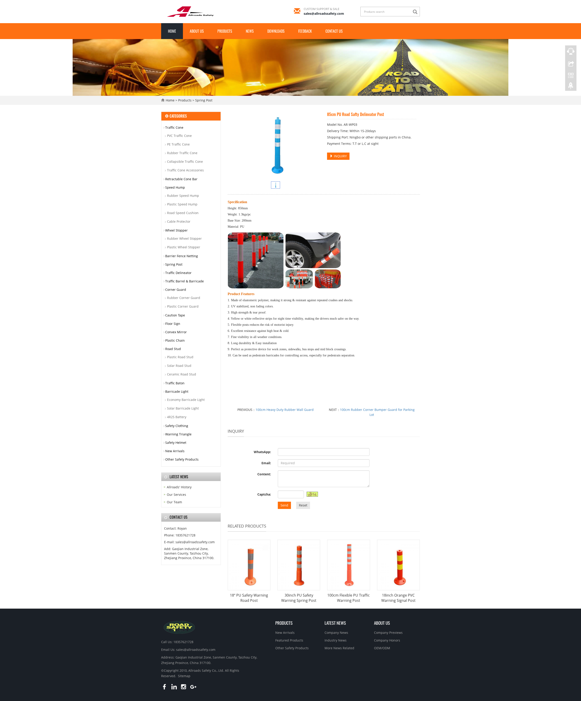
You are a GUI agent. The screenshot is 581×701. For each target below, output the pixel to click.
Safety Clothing (176, 426)
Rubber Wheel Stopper (184, 238)
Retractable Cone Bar (181, 179)
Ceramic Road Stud (181, 374)
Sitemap (184, 676)
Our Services (176, 494)
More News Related (339, 648)
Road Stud (173, 349)
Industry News (336, 640)
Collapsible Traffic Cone (185, 161)
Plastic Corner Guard (183, 306)
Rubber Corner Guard (183, 298)
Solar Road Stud (179, 365)
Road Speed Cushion (183, 213)
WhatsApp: (262, 452)
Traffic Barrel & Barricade (184, 281)
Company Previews (388, 632)
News (250, 31)
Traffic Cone (174, 127)
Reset (303, 505)
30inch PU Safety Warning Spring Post (298, 598)
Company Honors (387, 640)
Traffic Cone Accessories (185, 170)
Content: (264, 474)
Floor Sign (172, 323)
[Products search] (416, 12)
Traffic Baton (175, 383)
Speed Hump (175, 187)
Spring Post (203, 100)
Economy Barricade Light (186, 399)
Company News (336, 632)
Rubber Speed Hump (183, 195)
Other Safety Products (182, 459)
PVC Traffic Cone (179, 135)
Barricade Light (176, 391)
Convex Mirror (176, 332)
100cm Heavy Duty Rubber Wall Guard (285, 409)
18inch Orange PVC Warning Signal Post (398, 598)
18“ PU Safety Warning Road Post (249, 598)
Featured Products (289, 640)
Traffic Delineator (178, 273)
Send (284, 505)
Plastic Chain (175, 340)
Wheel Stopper (176, 230)
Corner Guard (175, 289)
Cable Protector (178, 221)
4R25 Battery (176, 417)
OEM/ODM (382, 648)
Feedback (305, 31)
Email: (266, 463)
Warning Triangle (178, 434)
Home (172, 31)
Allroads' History (179, 487)
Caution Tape (175, 315)
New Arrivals (175, 451)
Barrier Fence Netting (181, 256)
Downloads (276, 31)
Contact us (334, 31)
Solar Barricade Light (183, 408)
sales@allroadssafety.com (324, 13)
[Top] (570, 87)
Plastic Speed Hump (182, 204)
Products (224, 31)
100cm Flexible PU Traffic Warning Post (348, 598)
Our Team (174, 502)
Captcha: (264, 494)
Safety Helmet (175, 442)
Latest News (335, 623)
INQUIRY (340, 156)
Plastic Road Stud (180, 357)
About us (197, 31)
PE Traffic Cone (178, 144)
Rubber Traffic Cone (182, 153)
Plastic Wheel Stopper (183, 247)
